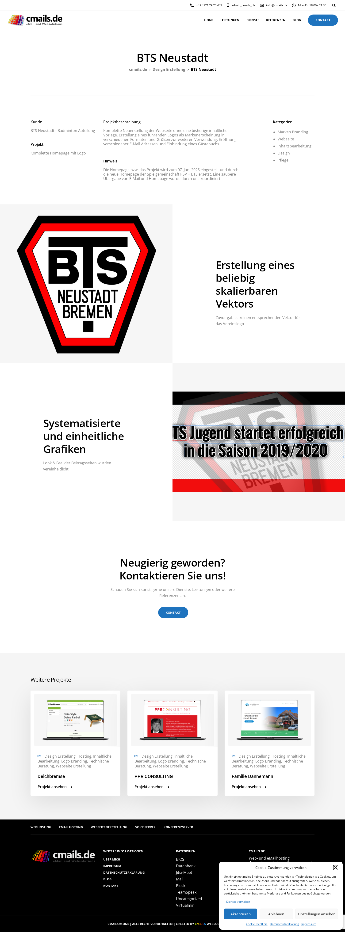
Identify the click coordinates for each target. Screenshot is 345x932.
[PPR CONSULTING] (172, 719)
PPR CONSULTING (153, 776)
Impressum (308, 924)
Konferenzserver (178, 827)
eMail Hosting (71, 827)
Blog (297, 20)
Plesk (180, 885)
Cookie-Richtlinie (257, 924)
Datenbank (186, 865)
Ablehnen (276, 914)
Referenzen (276, 20)
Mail (179, 879)
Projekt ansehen (52, 787)
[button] (335, 867)
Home (208, 20)
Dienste (252, 20)
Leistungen (229, 20)
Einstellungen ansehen (316, 914)
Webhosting (41, 827)
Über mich (111, 859)
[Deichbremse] (75, 719)
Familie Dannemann (252, 776)
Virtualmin (185, 905)
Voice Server (145, 827)
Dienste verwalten (238, 902)
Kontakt (110, 885)
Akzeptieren (240, 914)
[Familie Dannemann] (269, 719)
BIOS (180, 859)
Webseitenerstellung (109, 827)
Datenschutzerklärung (284, 924)
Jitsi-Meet (184, 872)
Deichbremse (51, 776)
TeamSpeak (186, 892)
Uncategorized (189, 898)
